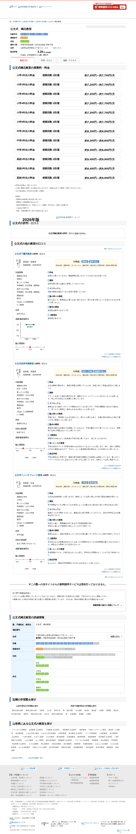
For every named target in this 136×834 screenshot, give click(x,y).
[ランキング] (58, 15)
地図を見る (115, 636)
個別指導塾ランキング (19, 781)
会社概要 (12, 826)
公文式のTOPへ (18, 758)
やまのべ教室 (39, 737)
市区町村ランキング (47, 792)
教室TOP (24, 60)
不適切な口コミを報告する (111, 357)
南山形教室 (105, 740)
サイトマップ (113, 783)
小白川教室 (29, 740)
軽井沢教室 (100, 747)
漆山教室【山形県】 (76, 733)
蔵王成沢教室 (51, 740)
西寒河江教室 (66, 747)
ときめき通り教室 (32, 733)
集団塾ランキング (46, 778)
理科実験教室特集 (76, 783)
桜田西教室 (92, 737)
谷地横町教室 (78, 747)
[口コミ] (77, 15)
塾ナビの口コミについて (113, 249)
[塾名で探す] (38, 15)
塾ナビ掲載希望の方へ (116, 781)
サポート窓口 (113, 778)
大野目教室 (62, 733)
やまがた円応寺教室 (48, 733)
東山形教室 (45, 744)
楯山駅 (94, 710)
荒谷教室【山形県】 (19, 744)
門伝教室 (114, 740)
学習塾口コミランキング (48, 781)
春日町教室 (20, 733)
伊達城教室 (71, 737)
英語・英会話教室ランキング (21, 795)
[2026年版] (68, 218)
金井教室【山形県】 (36, 730)
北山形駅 (78, 710)
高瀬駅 (81, 714)
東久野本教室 (54, 747)
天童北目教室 (56, 744)
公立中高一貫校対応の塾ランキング (23, 792)
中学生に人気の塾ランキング (50, 786)
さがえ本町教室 (24, 747)
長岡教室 (95, 740)
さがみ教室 (50, 737)
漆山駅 (86, 710)
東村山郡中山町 (31, 710)
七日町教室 (103, 733)
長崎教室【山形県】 (65, 740)
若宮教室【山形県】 (106, 737)
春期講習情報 (94, 778)
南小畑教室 (68, 744)
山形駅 (101, 710)
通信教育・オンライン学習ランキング (53, 795)
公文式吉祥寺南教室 (24, 363)
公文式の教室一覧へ (36, 758)
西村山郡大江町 (36, 714)
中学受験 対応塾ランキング (49, 783)
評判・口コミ (46, 60)
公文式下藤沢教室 (23, 254)
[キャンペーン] (116, 15)
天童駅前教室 (88, 744)
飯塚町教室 (82, 737)
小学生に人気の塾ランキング (21, 786)
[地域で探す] (19, 15)
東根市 (26, 714)
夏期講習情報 (94, 781)
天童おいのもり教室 (39, 747)
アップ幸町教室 (91, 733)
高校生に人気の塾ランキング (21, 789)
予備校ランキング (17, 783)
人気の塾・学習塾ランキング (21, 778)
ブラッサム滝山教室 (82, 740)
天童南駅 (73, 714)
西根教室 (77, 744)
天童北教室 (90, 747)
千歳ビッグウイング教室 (97, 730)
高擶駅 (108, 710)
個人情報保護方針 (23, 826)
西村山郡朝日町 (57, 714)
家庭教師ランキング (47, 789)
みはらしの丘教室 (101, 744)
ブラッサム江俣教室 (19, 730)
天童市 (41, 710)
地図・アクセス (69, 60)
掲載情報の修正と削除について (106, 605)
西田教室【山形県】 (70, 730)
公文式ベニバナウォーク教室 (28, 475)
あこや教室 (40, 740)
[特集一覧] (97, 15)
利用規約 (112, 786)
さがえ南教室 (34, 744)
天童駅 (88, 714)
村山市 (46, 714)
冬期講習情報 (94, 783)
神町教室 (110, 747)
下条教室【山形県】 (53, 730)
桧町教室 (83, 730)
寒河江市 (57, 710)
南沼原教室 (61, 737)
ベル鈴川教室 (26, 737)
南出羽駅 (70, 710)
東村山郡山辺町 (17, 710)
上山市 (49, 710)
